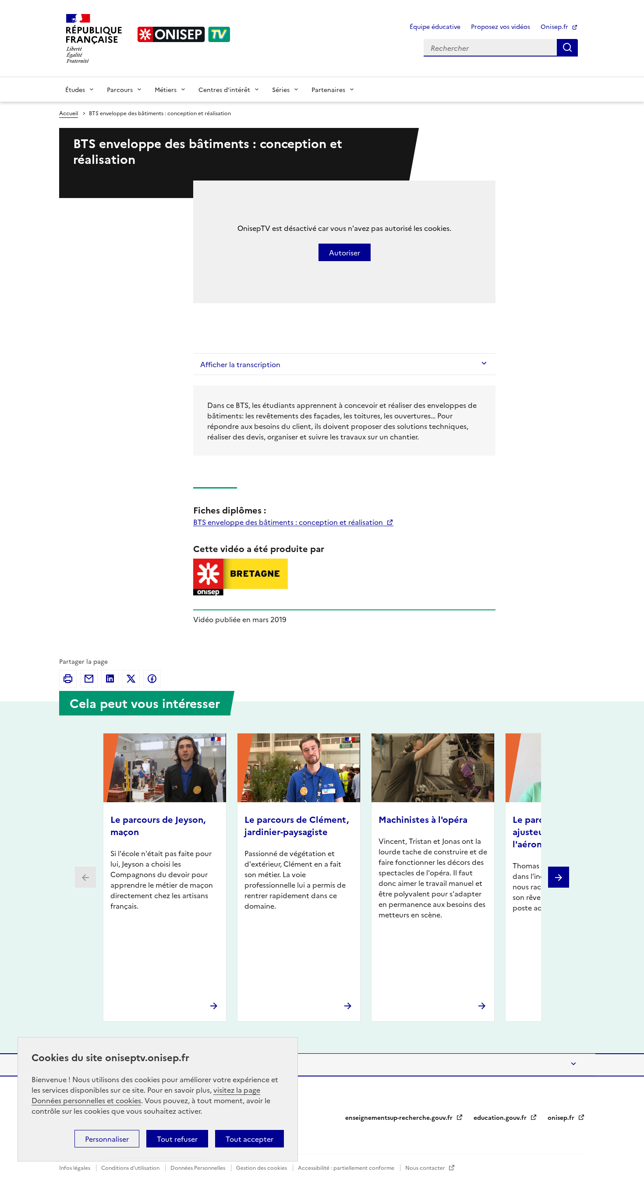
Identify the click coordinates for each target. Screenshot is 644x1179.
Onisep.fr (555, 26)
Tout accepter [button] (249, 1139)
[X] (131, 678)
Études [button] (75, 89)
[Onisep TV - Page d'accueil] (184, 34)
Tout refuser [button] (177, 1139)
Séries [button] (281, 89)
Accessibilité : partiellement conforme (347, 1167)
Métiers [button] (166, 89)
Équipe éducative (435, 26)
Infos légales (75, 1167)
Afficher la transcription (240, 364)
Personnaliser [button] (107, 1139)
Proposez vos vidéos (500, 26)
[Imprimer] (68, 678)
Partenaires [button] (328, 89)
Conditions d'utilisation (131, 1167)
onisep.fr (562, 1117)
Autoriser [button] (344, 252)
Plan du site (85, 1064)
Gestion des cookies (262, 1167)
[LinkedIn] (110, 678)
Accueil (68, 113)
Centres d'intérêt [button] (224, 89)
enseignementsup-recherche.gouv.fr (399, 1117)
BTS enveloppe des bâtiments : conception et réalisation (289, 522)
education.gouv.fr (501, 1117)
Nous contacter (425, 1167)
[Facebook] (152, 678)
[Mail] (89, 678)
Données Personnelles (198, 1167)
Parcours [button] (120, 89)
